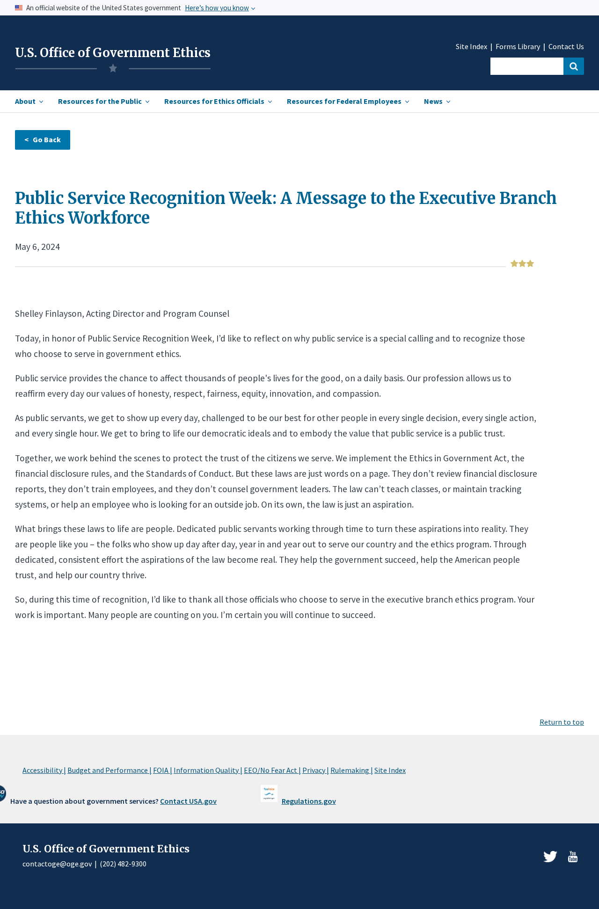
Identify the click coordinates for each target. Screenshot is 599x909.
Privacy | (315, 770)
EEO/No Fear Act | (272, 770)
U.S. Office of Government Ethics (113, 52)
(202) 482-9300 (123, 863)
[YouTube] (573, 856)
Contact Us (566, 46)
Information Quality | (208, 770)
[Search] (573, 66)
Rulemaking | (351, 770)
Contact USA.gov (188, 801)
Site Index (471, 46)
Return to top (562, 722)
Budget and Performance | (109, 770)
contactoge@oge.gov (57, 863)
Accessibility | (44, 770)
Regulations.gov (309, 801)
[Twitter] (550, 856)
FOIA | (162, 770)
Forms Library (518, 46)
